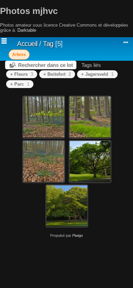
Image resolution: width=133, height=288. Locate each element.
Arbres (19, 54)
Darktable (26, 30)
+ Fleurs (21, 74)
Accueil (27, 43)
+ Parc (19, 84)
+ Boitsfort (57, 74)
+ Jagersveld (97, 74)
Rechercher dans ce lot (45, 65)
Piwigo (77, 235)
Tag (48, 43)
